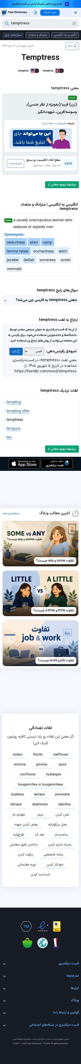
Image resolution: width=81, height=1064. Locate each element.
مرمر (40, 814)
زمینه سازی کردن (59, 844)
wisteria (20, 764)
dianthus (64, 804)
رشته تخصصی (53, 854)
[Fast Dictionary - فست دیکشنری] (14, 12)
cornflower (28, 774)
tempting (14, 401)
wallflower (61, 754)
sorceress (47, 259)
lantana (39, 794)
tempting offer (18, 410)
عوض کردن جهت (26, 824)
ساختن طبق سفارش (24, 844)
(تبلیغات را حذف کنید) (53, 123)
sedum (17, 754)
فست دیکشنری (30, 1039)
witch (63, 251)
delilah (29, 259)
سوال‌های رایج (13, 35)
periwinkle (62, 794)
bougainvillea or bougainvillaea (40, 784)
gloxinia (41, 764)
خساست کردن (40, 874)
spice (62, 764)
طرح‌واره (18, 834)
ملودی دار (18, 814)
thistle (38, 754)
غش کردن (62, 814)
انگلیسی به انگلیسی (65, 35)
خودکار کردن (55, 864)
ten (9, 436)
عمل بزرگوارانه (57, 824)
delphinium (40, 804)
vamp (47, 242)
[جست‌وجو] (7, 23)
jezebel (13, 259)
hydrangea (53, 774)
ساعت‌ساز (61, 834)
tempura (13, 428)
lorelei (66, 259)
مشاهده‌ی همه (11, 513)
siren (34, 242)
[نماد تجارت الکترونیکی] (42, 926)
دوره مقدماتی (26, 864)
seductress (16, 242)
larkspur (16, 804)
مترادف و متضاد (37, 35)
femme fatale (17, 251)
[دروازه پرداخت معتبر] (56, 926)
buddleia (17, 794)
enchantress (43, 251)
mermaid (14, 268)
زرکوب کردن (25, 854)
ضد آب (39, 834)
